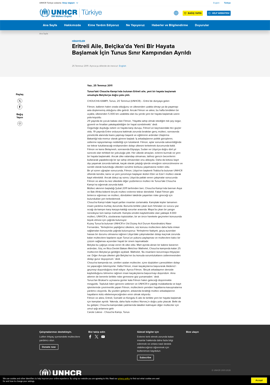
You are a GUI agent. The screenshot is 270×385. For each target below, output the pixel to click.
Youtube (103, 336)
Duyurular (202, 25)
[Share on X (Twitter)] (19, 100)
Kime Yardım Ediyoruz (103, 25)
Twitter (96, 336)
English (216, 2)
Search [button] (167, 13)
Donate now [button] (49, 347)
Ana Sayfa (50, 25)
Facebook (90, 336)
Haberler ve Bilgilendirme (170, 25)
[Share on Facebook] (19, 106)
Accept (259, 380)
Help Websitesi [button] (220, 13)
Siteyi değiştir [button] (68, 2)
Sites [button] (176, 13)
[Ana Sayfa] (59, 13)
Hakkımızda (72, 25)
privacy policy (124, 379)
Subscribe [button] (145, 357)
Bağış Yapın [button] (195, 13)
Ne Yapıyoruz (135, 25)
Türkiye (227, 2)
